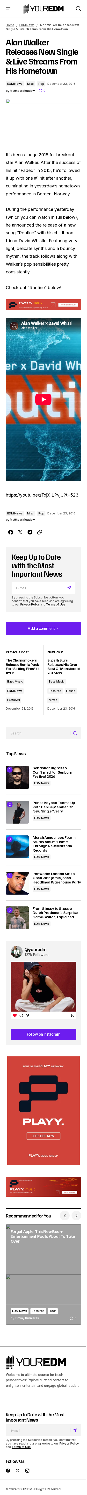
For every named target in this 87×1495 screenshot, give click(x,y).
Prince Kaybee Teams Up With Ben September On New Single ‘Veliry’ (54, 807)
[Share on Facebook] (10, 532)
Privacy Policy (30, 604)
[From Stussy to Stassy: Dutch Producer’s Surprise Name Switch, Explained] (17, 917)
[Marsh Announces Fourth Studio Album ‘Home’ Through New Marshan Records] (17, 846)
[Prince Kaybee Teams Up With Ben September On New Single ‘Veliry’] (17, 812)
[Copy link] (39, 532)
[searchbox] (38, 733)
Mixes (53, 700)
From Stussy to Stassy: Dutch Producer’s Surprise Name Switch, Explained (55, 912)
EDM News (26, 25)
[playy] (43, 304)
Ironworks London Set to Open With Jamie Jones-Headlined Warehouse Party (57, 878)
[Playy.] (43, 1187)
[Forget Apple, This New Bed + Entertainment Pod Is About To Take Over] (43, 1274)
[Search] (76, 733)
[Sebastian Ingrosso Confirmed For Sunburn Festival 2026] (17, 777)
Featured (13, 700)
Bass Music (15, 681)
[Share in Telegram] (30, 532)
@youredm (36, 949)
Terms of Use (55, 604)
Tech (52, 1311)
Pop (41, 83)
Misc (30, 83)
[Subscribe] (70, 588)
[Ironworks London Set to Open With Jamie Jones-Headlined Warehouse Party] (17, 883)
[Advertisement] (43, 1110)
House (70, 691)
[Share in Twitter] (20, 532)
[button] (8, 8)
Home (10, 25)
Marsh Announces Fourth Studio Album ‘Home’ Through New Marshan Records (54, 843)
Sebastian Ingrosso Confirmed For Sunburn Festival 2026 (52, 772)
